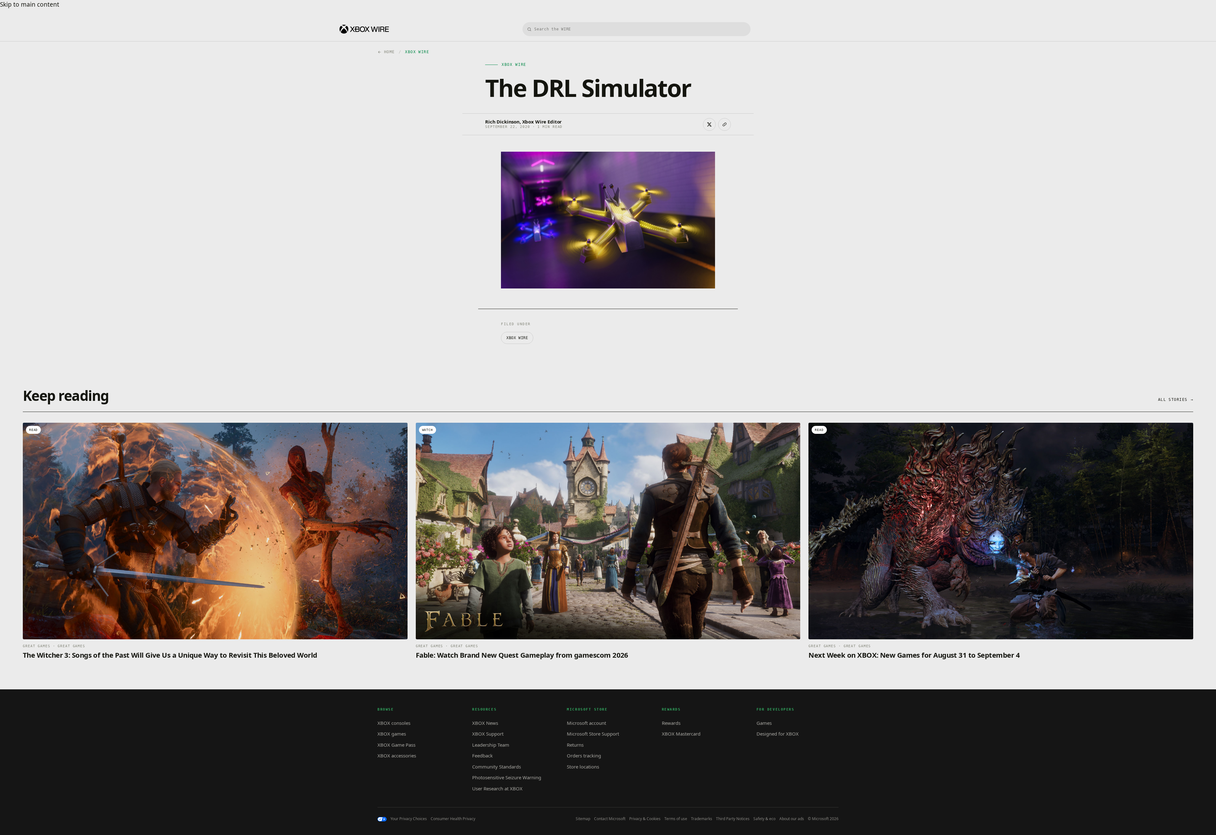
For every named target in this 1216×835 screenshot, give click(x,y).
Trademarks (701, 818)
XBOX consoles (393, 723)
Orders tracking (584, 755)
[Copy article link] (724, 124)
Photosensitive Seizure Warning (506, 777)
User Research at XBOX (497, 788)
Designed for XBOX (778, 734)
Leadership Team (490, 745)
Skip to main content (29, 4)
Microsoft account (586, 723)
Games (764, 723)
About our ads (791, 818)
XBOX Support (488, 734)
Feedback (482, 755)
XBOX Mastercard (681, 734)
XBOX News (485, 723)
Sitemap (583, 818)
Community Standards (496, 766)
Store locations (583, 766)
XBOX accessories (396, 755)
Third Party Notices (733, 818)
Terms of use (675, 818)
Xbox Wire (517, 338)
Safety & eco (764, 818)
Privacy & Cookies (645, 818)
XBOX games (391, 734)
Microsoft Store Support (593, 734)
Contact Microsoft (609, 818)
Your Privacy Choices (408, 818)
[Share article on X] (709, 124)
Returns (575, 745)
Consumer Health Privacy (453, 818)
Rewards (671, 723)
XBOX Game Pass (396, 745)
